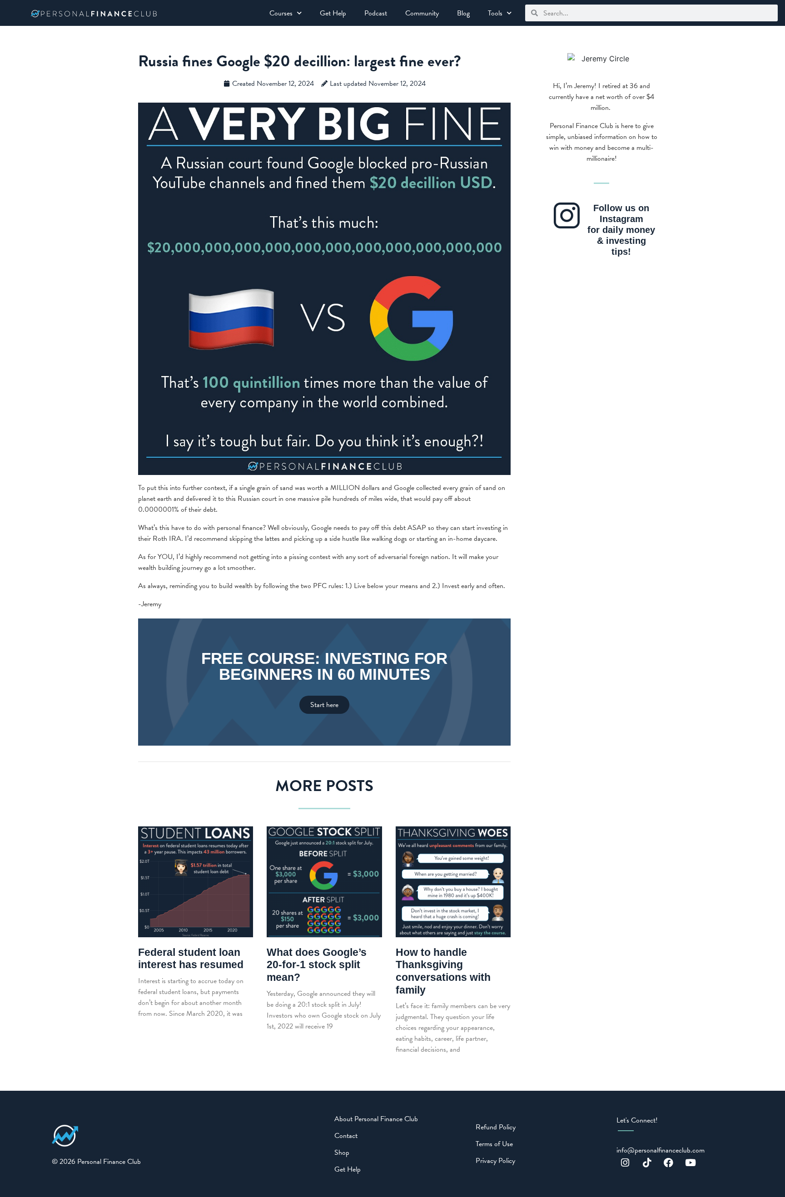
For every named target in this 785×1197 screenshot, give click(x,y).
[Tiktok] (647, 1162)
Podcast (375, 13)
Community (422, 13)
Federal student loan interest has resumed (190, 958)
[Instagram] (625, 1162)
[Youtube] (690, 1162)
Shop (341, 1152)
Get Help (333, 13)
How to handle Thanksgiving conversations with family (443, 971)
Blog (463, 13)
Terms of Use (494, 1143)
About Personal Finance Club (376, 1118)
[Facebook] (668, 1162)
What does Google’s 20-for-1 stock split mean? (317, 964)
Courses (281, 13)
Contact (346, 1135)
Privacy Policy (495, 1160)
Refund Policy (496, 1127)
